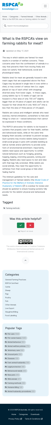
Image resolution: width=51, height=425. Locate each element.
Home (4, 17)
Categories (13, 17)
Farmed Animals (27, 17)
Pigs (7, 294)
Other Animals (41, 17)
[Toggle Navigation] (45, 6)
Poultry (8, 298)
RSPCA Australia (20, 410)
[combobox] (25, 26)
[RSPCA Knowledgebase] (12, 6)
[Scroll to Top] (25, 260)
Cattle (7, 287)
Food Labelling (11, 315)
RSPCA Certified (11, 283)
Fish (6, 301)
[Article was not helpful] (30, 225)
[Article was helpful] (21, 225)
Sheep (7, 290)
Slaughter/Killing (11, 312)
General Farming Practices (15, 280)
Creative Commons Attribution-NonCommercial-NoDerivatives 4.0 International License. (26, 249)
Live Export (9, 308)
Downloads (35, 414)
